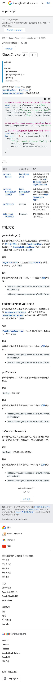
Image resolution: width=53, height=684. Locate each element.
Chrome (5, 645)
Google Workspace (16, 38)
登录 (48, 3)
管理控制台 (6, 588)
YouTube (5, 624)
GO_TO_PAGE (40, 180)
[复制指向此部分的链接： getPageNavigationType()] (37, 303)
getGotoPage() (7, 175)
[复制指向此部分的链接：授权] (8, 272)
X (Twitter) (6, 620)
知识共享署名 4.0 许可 (42, 507)
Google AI (6, 657)
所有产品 (5, 661)
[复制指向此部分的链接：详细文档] (17, 227)
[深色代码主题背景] (45, 99)
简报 (4, 616)
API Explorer (7, 600)
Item (17, 87)
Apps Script (9, 11)
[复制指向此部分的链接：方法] (9, 162)
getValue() (8, 204)
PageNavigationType (24, 192)
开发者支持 (6, 573)
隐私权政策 (12, 672)
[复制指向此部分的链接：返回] (8, 257)
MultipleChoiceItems (23, 247)
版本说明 (5, 568)
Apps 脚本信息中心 (9, 592)
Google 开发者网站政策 (24, 512)
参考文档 (42, 38)
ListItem (23, 90)
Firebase (5, 649)
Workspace (30, 3)
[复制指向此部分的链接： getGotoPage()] (23, 235)
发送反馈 (8, 48)
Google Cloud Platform (11, 653)
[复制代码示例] (49, 99)
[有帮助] (22, 43)
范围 (43, 278)
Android (5, 641)
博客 (4, 612)
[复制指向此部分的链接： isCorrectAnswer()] (29, 431)
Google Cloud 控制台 (10, 596)
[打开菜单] (4, 3)
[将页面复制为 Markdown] (31, 55)
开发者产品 (6, 564)
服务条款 (5, 577)
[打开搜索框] (42, 3)
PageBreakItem (40, 184)
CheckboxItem (9, 90)
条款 (4, 672)
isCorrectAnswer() (8, 215)
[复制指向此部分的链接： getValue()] (19, 372)
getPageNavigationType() (9, 192)
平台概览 (5, 560)
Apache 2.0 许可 (34, 510)
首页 (3, 38)
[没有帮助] (26, 43)
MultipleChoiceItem (13, 93)
